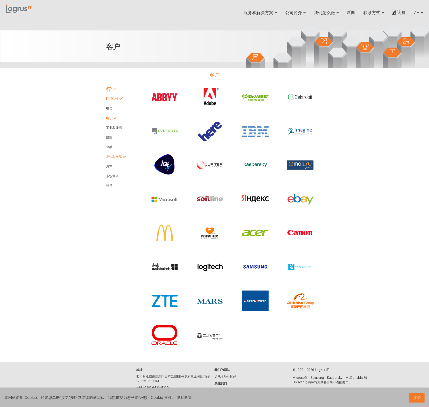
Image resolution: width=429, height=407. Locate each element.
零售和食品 (114, 157)
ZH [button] (417, 12)
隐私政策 (184, 397)
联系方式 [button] (372, 12)
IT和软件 (112, 98)
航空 (109, 137)
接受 (417, 397)
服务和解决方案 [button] (259, 12)
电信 (109, 108)
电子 (109, 118)
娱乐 (109, 185)
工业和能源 (114, 127)
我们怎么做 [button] (325, 12)
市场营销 (112, 176)
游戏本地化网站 (225, 376)
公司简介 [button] (294, 12)
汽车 (109, 166)
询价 (401, 12)
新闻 (351, 12)
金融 (109, 147)
